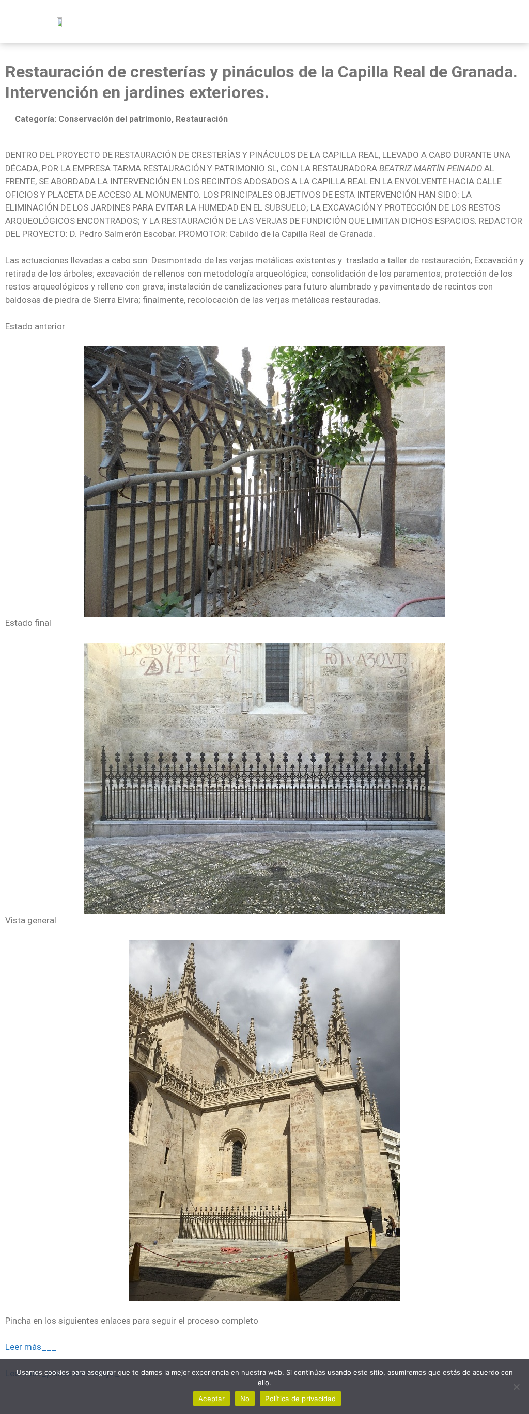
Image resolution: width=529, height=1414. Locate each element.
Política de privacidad (300, 1398)
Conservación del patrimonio (115, 119)
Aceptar (211, 1398)
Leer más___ (31, 1347)
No (245, 1398)
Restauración (202, 119)
